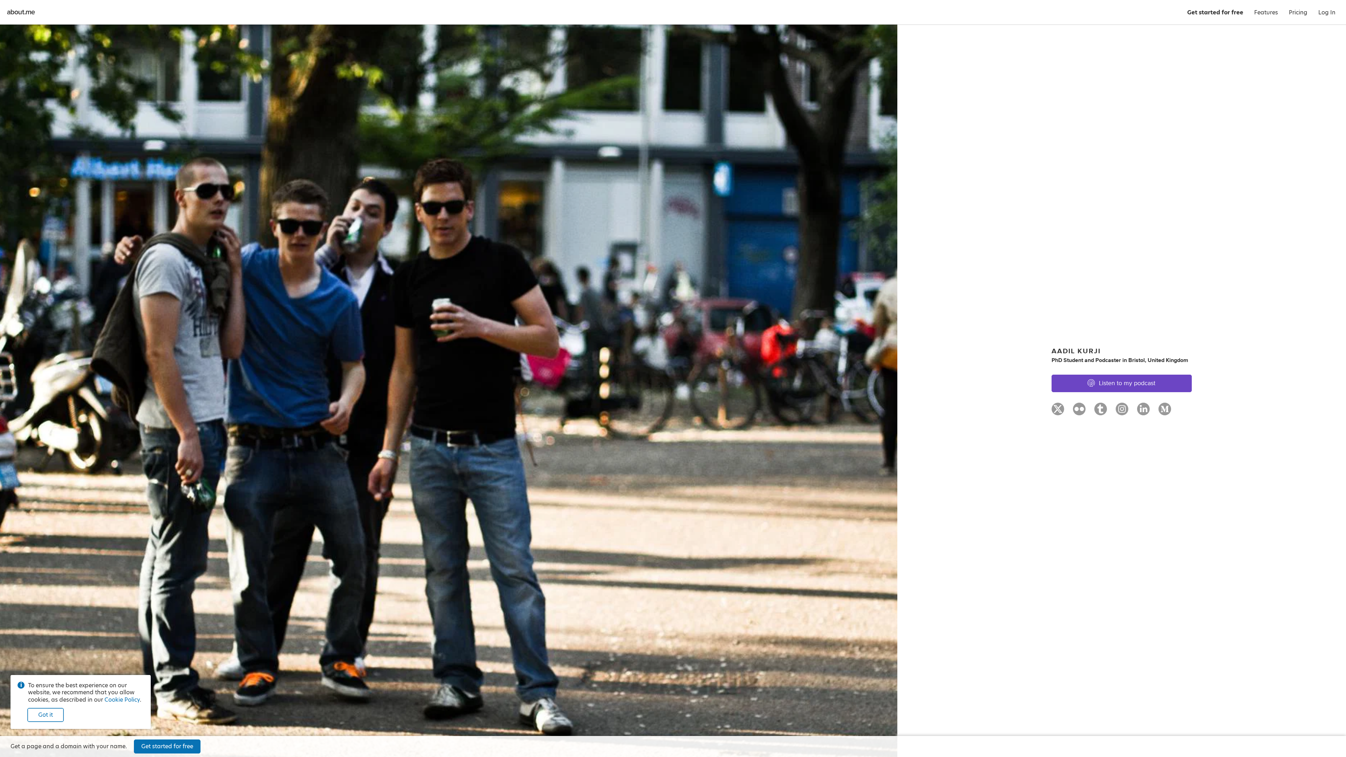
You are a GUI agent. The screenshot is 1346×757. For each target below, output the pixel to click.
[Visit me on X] (1058, 412)
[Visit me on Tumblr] (1100, 412)
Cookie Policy (122, 700)
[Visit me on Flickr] (1079, 412)
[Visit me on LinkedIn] (1143, 412)
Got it (45, 715)
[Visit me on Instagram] (1122, 412)
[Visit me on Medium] (1164, 412)
